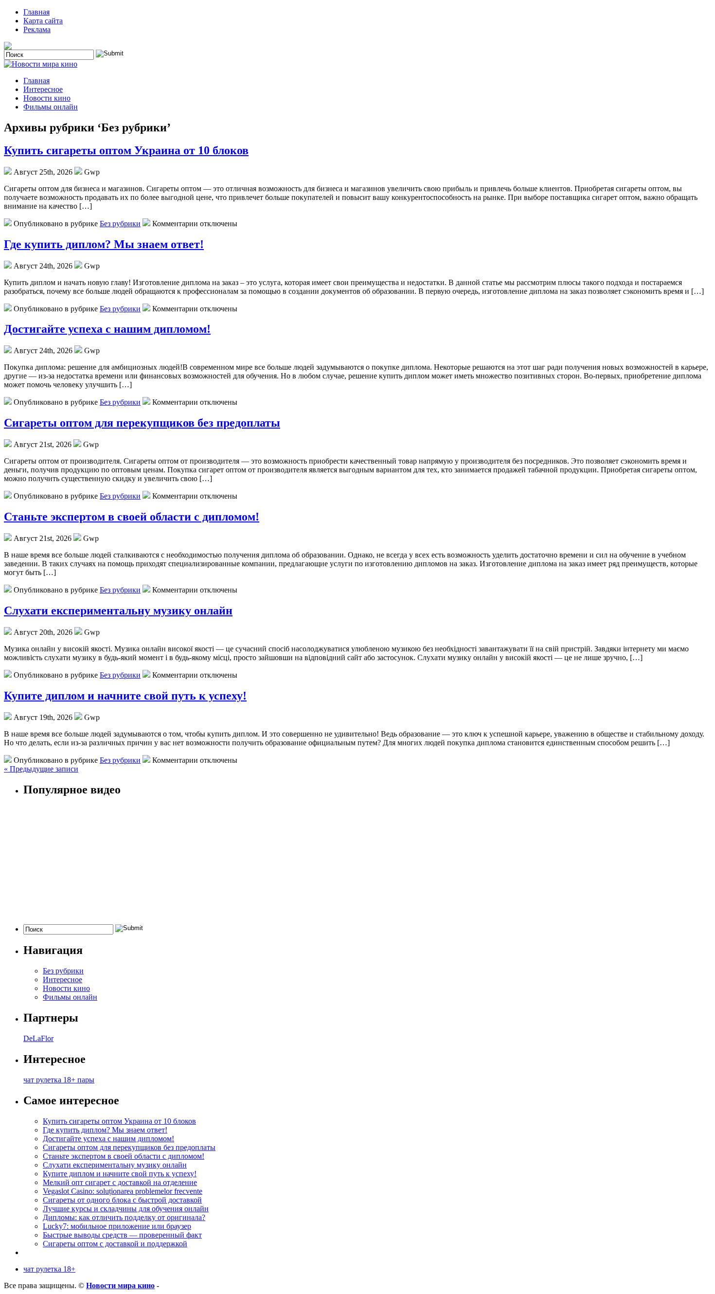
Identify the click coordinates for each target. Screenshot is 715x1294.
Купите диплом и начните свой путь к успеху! (125, 695)
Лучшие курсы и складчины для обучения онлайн (126, 1208)
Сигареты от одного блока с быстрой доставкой (122, 1200)
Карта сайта (43, 21)
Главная (36, 12)
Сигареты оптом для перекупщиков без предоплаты (142, 422)
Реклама (37, 29)
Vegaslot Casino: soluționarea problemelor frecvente (122, 1191)
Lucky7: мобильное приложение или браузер (117, 1226)
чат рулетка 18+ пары (58, 1080)
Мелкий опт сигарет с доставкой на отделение (120, 1182)
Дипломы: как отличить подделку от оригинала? (124, 1217)
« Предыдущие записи (41, 769)
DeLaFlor (38, 1038)
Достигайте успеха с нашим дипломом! (107, 329)
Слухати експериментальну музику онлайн (118, 610)
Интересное (43, 89)
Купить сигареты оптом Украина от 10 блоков (126, 150)
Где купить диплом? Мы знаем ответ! (104, 244)
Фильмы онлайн (50, 107)
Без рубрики (120, 223)
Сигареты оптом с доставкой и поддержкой (115, 1244)
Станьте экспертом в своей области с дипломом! (131, 516)
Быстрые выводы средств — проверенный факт (122, 1235)
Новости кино (47, 98)
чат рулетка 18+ (49, 1269)
